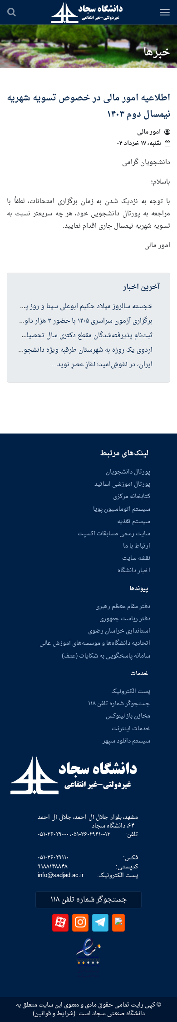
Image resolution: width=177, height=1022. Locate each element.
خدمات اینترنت (131, 728)
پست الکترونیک (130, 691)
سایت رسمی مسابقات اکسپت (114, 533)
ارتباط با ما (136, 546)
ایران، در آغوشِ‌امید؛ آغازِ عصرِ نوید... (102, 365)
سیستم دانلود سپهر (126, 741)
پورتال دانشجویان (128, 472)
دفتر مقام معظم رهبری (122, 606)
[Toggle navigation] (164, 12)
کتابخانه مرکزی (131, 496)
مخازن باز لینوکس (128, 716)
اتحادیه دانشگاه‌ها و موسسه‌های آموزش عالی (94, 643)
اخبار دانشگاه (134, 570)
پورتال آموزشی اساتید (122, 484)
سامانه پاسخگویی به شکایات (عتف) (106, 656)
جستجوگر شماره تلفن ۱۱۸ (119, 703)
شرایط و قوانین (54, 1013)
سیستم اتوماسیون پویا (121, 509)
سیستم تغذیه (133, 521)
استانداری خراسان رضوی (119, 631)
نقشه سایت (136, 558)
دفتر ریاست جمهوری (124, 618)
